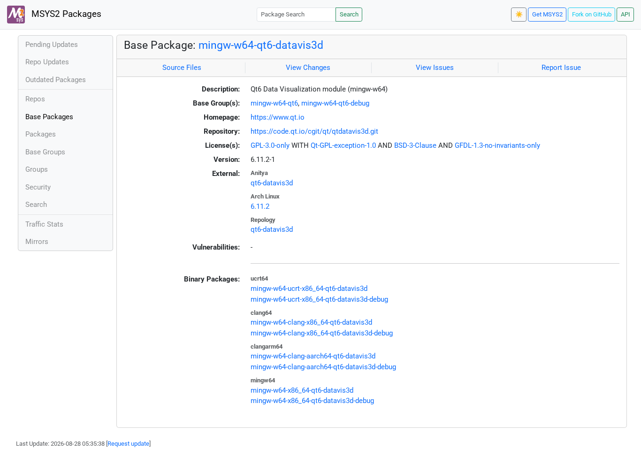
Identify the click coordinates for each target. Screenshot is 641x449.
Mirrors (36, 241)
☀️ (519, 14)
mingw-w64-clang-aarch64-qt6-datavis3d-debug (323, 367)
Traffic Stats (44, 224)
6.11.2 (260, 206)
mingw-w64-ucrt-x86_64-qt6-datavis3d (309, 288)
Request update (128, 443)
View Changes (308, 67)
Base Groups (45, 152)
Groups (36, 169)
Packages (40, 134)
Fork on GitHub (591, 14)
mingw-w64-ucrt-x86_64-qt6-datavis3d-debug (319, 299)
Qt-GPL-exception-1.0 (343, 145)
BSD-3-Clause (415, 145)
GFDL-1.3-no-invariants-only (497, 145)
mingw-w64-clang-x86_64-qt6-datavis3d (311, 322)
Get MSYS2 (547, 14)
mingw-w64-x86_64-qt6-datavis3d (302, 390)
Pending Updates (51, 44)
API (625, 14)
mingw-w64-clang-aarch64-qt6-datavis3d (313, 356)
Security (38, 187)
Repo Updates (47, 62)
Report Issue (561, 67)
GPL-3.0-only (270, 145)
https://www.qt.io (278, 117)
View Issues (435, 67)
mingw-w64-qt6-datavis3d (260, 45)
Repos (35, 99)
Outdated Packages (55, 80)
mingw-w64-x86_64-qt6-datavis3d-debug (312, 400)
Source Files (181, 67)
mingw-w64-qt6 (274, 103)
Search (349, 14)
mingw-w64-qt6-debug (335, 103)
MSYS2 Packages (65, 14)
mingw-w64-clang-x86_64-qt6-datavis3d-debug (322, 333)
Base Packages (49, 117)
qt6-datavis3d (272, 183)
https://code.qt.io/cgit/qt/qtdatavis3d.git (314, 131)
